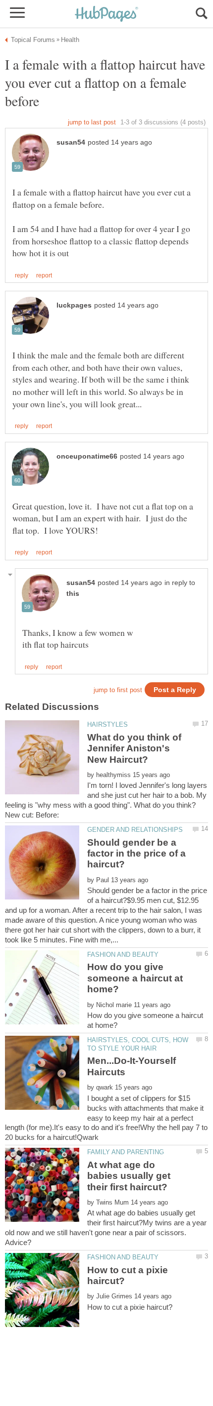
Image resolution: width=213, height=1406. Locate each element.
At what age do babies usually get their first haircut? (128, 1176)
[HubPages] (106, 14)
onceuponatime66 (86, 456)
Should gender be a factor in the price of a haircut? (136, 853)
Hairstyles (107, 724)
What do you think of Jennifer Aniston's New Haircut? (134, 748)
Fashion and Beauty (123, 954)
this (72, 593)
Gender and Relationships (135, 829)
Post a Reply (175, 690)
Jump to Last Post (92, 122)
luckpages (74, 305)
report (44, 275)
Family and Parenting (125, 1152)
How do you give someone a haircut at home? (135, 978)
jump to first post (118, 690)
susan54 (70, 142)
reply (21, 275)
